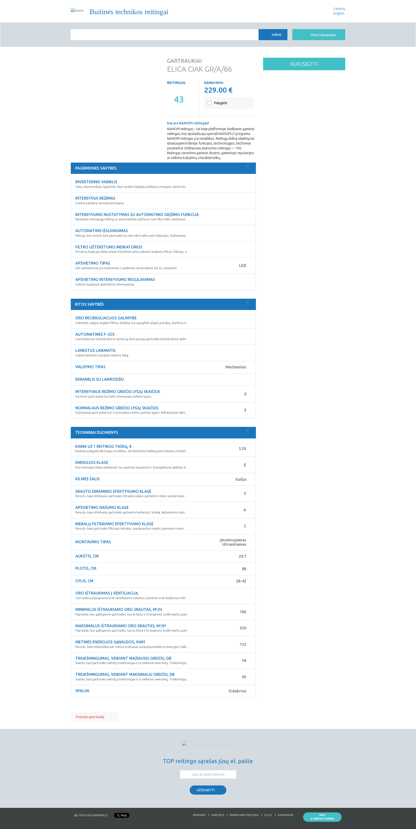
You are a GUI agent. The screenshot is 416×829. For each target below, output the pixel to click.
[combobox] (165, 34)
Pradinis (199, 815)
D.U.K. (268, 815)
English (338, 13)
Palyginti (220, 103)
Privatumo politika (244, 815)
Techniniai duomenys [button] (96, 432)
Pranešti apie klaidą (90, 717)
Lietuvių (339, 9)
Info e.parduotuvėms (322, 817)
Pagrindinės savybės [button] (96, 168)
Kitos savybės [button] (89, 304)
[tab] (163, 168)
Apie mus (217, 815)
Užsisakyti (205, 790)
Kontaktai (285, 815)
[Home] (77, 10)
